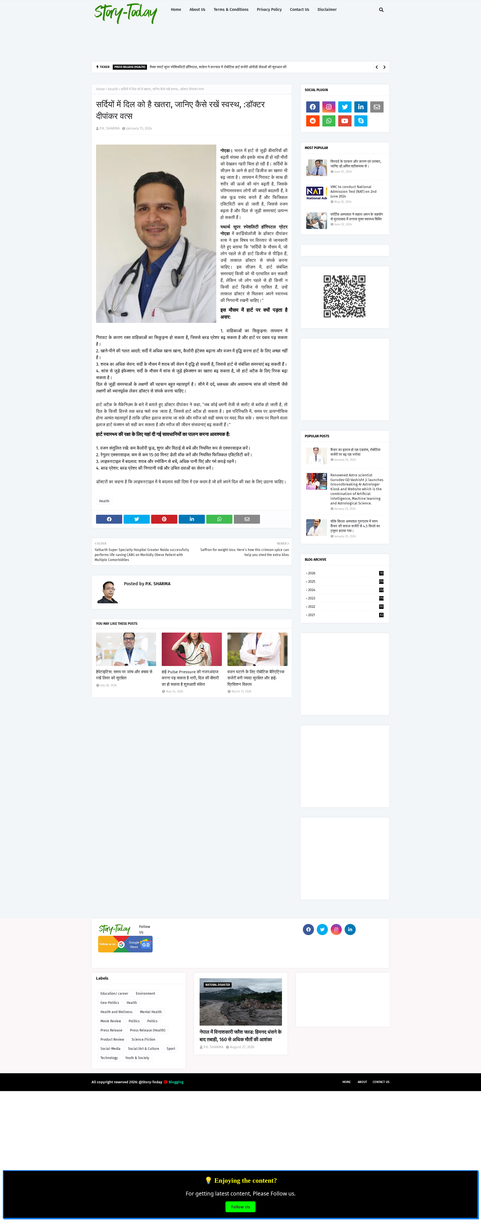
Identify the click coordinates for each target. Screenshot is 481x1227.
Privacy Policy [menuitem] (269, 9)
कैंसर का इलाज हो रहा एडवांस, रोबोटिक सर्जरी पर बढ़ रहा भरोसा (355, 452)
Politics (134, 1021)
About (362, 1082)
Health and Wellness (116, 1012)
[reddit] (313, 120)
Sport (171, 1049)
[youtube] (345, 120)
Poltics (152, 1021)
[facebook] (313, 107)
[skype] (361, 120)
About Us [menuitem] (197, 9)
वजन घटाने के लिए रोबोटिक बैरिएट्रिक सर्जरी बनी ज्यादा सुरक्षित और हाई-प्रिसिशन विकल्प (255, 678)
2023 (346, 598)
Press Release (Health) (147, 1030)
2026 (345, 573)
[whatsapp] (329, 120)
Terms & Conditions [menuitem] (231, 9)
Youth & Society (137, 1058)
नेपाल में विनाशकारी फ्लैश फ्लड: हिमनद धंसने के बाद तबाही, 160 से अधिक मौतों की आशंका (240, 1036)
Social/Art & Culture (143, 1049)
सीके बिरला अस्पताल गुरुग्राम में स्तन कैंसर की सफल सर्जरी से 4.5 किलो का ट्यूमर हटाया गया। (355, 526)
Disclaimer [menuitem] (327, 9)
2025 (346, 581)
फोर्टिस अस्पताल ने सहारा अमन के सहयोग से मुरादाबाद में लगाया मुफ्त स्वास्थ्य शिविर (356, 216)
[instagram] (329, 107)
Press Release (111, 1030)
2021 (345, 615)
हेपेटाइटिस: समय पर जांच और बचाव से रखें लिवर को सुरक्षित (124, 675)
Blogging (176, 1082)
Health (113, 89)
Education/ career (114, 994)
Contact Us (381, 1082)
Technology (109, 1058)
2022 (345, 606)
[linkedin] (361, 107)
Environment (145, 994)
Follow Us (240, 1206)
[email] (377, 107)
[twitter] (345, 107)
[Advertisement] (227, 40)
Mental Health (151, 1012)
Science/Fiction (143, 1039)
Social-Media (110, 1049)
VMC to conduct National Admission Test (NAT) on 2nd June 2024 (353, 191)
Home (100, 89)
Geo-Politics (109, 1003)
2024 (346, 590)
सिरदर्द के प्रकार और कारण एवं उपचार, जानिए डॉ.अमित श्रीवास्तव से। (355, 163)
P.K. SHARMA (109, 128)
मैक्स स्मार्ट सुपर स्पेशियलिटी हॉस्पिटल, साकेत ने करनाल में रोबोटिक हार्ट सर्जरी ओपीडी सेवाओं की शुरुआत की (218, 67)
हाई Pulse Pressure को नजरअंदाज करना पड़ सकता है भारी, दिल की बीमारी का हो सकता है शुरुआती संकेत (190, 678)
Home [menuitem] (176, 9)
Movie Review (110, 1021)
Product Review (112, 1039)
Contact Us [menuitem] (299, 9)
